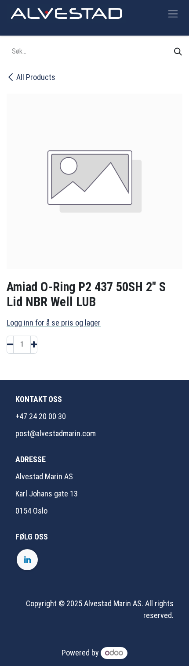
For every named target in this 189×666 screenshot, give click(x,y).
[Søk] (178, 52)
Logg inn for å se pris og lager (54, 322)
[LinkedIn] (27, 559)
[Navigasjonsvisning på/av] (173, 13)
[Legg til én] (33, 345)
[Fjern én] (10, 345)
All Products (35, 77)
